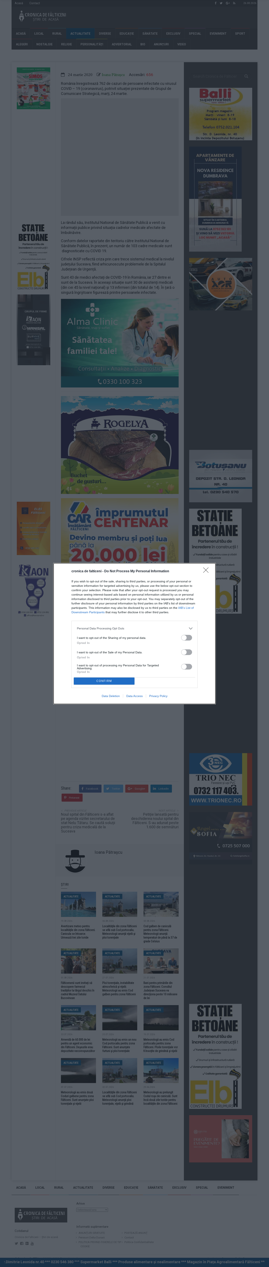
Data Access (134, 696)
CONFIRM (104, 681)
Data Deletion (111, 696)
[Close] (207, 571)
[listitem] (134, 628)
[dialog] (134, 633)
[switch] (186, 638)
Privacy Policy (158, 696)
